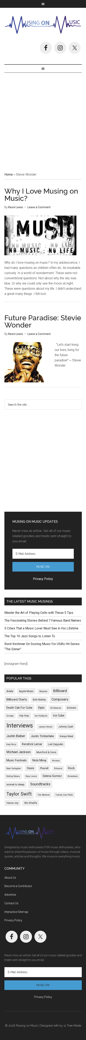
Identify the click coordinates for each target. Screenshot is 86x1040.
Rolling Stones (13, 776)
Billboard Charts (16, 699)
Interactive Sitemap (16, 911)
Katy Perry (11, 744)
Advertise (10, 894)
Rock (71, 768)
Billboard (60, 691)
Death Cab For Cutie (19, 707)
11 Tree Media (72, 1025)
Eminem (71, 707)
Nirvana (56, 760)
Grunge (10, 715)
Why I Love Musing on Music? (41, 194)
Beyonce (43, 691)
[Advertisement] (43, 121)
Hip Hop (24, 715)
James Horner (46, 726)
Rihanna (58, 768)
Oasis (30, 768)
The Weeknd (43, 795)
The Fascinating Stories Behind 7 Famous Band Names (42, 620)
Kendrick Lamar (32, 744)
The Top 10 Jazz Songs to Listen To (29, 636)
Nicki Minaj (39, 760)
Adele (9, 691)
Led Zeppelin (55, 744)
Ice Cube (58, 715)
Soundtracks (40, 784)
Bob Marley (39, 699)
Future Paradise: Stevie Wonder (42, 321)
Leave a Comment (39, 207)
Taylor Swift (19, 794)
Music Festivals (16, 760)
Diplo (41, 707)
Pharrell (44, 768)
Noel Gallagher (13, 768)
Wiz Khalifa (30, 802)
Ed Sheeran (55, 708)
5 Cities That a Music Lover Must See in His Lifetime (41, 628)
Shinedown (73, 776)
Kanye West (66, 736)
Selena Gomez (52, 776)
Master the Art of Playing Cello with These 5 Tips (38, 613)
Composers (60, 699)
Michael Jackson (18, 752)
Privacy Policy (13, 920)
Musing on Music (43, 25)
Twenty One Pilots (64, 795)
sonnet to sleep (15, 784)
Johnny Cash (65, 726)
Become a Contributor (18, 886)
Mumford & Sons (46, 752)
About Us (10, 877)
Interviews (19, 725)
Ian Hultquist (41, 715)
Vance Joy (12, 802)
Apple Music (26, 691)
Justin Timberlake (42, 736)
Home (8, 174)
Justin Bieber (15, 736)
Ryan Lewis (31, 776)
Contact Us (11, 903)
